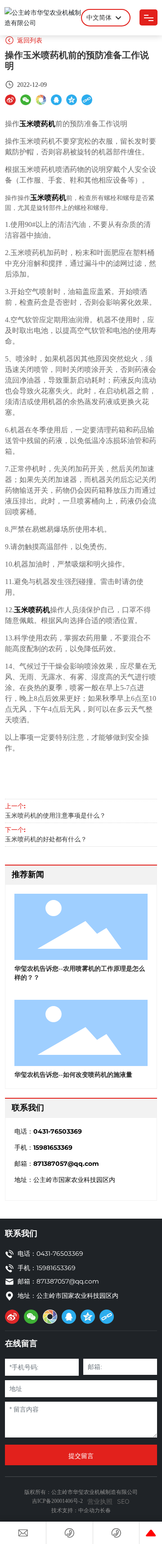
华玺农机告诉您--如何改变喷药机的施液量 (73, 1074)
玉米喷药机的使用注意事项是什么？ (55, 815)
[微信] (25, 99)
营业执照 (99, 1501)
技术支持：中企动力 (75, 1510)
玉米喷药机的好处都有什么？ (46, 839)
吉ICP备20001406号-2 (57, 1501)
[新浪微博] (10, 99)
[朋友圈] (41, 99)
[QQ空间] (71, 99)
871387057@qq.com (66, 1164)
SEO (123, 1501)
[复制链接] (86, 99)
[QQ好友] (56, 99)
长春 (105, 1510)
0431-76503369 (57, 1131)
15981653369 (52, 1147)
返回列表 (28, 40)
